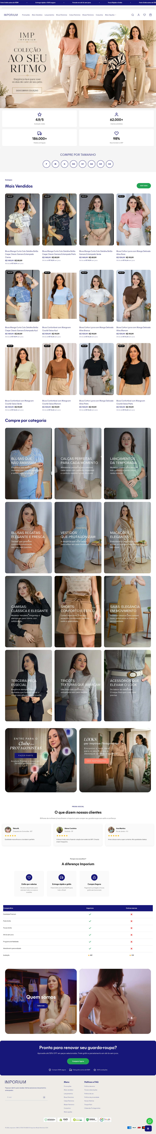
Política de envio (89, 1054)
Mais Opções (110, 15)
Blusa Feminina (61, 15)
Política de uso (89, 1061)
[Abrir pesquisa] (133, 15)
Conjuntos (99, 15)
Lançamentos (49, 15)
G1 (82, 132)
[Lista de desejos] (144, 15)
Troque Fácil (88, 1072)
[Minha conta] (138, 15)
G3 (100, 132)
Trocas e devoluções (90, 1058)
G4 (109, 132)
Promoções (26, 15)
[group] (78, 48)
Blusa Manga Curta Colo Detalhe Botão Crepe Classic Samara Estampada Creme (21, 222)
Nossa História (89, 1069)
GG (73, 132)
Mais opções (68, 1080)
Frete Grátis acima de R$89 (47, 3)
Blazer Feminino (88, 15)
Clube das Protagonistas (92, 1076)
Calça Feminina (74, 15)
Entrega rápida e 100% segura (83, 3)
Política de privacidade (91, 1065)
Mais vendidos (68, 1058)
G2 (91, 132)
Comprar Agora (78, 1029)
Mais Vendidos (37, 15)
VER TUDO (144, 153)
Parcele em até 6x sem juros (119, 3)
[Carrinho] (150, 15)
